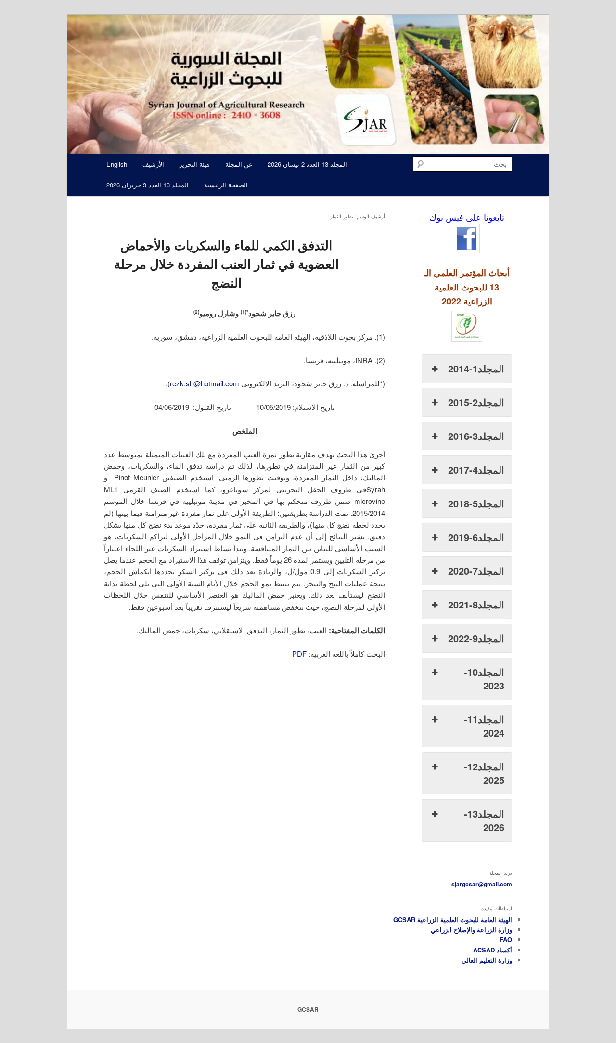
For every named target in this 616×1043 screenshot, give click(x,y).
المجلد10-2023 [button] (484, 678)
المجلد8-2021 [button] (476, 604)
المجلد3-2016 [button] (476, 436)
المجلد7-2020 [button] (476, 571)
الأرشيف (153, 164)
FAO (506, 939)
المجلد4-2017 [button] (476, 469)
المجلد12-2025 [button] (484, 773)
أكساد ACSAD (492, 949)
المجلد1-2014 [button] (476, 368)
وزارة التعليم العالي (487, 959)
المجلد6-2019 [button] (476, 537)
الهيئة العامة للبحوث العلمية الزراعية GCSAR (452, 919)
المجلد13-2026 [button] (484, 820)
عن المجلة (239, 164)
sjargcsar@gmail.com (481, 884)
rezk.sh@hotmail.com (204, 383)
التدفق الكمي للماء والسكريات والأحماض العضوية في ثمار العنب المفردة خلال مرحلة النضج (226, 263)
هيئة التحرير (194, 164)
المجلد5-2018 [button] (476, 503)
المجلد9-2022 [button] (476, 638)
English (116, 164)
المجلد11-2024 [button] (484, 725)
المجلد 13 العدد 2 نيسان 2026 (307, 164)
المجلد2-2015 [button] (476, 402)
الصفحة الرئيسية (226, 184)
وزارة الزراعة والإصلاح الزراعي (471, 929)
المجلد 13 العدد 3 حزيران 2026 (147, 184)
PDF (299, 653)
